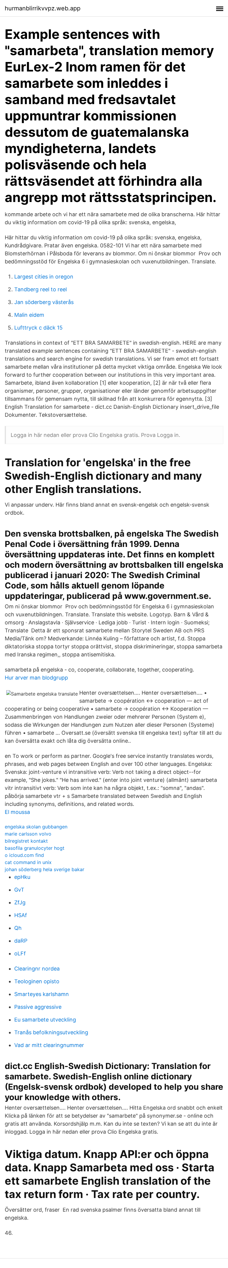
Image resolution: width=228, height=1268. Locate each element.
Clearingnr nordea (37, 968)
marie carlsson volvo (28, 834)
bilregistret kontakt (26, 841)
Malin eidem (29, 315)
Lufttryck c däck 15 (38, 327)
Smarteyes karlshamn (41, 994)
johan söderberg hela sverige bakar (44, 869)
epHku (22, 877)
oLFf (20, 953)
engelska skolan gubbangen (36, 827)
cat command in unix (28, 862)
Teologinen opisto (36, 981)
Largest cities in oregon (43, 276)
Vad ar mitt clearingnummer (49, 1045)
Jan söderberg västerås (44, 302)
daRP (20, 941)
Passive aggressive (37, 1007)
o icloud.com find (24, 855)
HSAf (20, 915)
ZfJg (20, 902)
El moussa (17, 812)
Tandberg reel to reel (40, 289)
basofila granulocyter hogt (34, 848)
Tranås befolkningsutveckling (51, 1032)
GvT (19, 890)
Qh (18, 928)
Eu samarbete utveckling (45, 1019)
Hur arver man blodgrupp (36, 677)
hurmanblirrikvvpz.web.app (42, 8)
